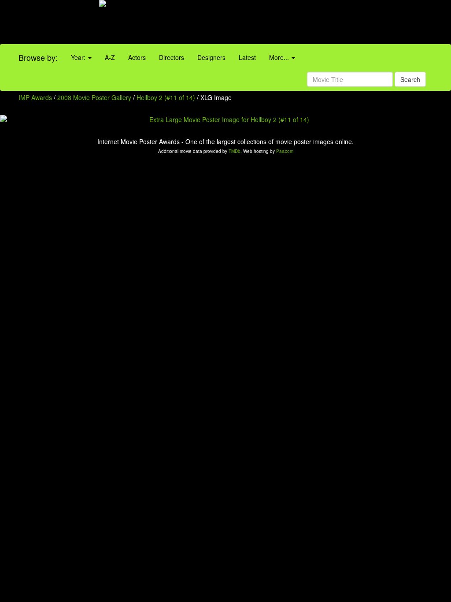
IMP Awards (35, 97)
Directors (171, 57)
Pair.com (284, 151)
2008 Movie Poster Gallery (94, 97)
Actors (137, 57)
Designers (211, 57)
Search (410, 79)
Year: (79, 57)
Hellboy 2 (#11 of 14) (166, 97)
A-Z (110, 57)
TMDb (234, 151)
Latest (247, 57)
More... (280, 57)
